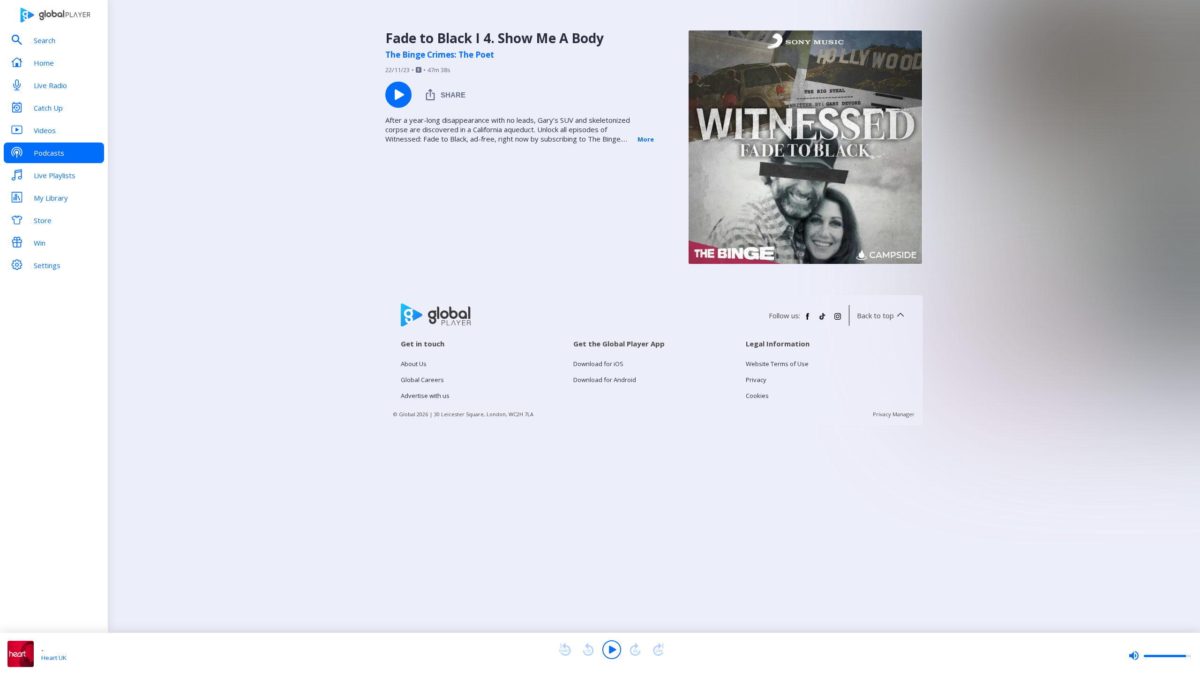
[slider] (1159, 655)
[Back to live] (658, 649)
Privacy (756, 379)
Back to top (875, 315)
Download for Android (604, 379)
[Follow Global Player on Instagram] (837, 320)
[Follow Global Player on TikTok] (822, 320)
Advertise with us (425, 395)
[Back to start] (564, 649)
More (646, 139)
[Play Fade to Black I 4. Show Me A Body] (398, 95)
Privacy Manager (894, 414)
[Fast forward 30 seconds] (635, 649)
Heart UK (54, 657)
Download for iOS (598, 364)
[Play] (611, 649)
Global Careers (422, 379)
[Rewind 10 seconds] (588, 649)
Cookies (757, 395)
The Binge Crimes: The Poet (439, 55)
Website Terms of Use (777, 364)
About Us (414, 364)
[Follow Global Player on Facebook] (807, 320)
